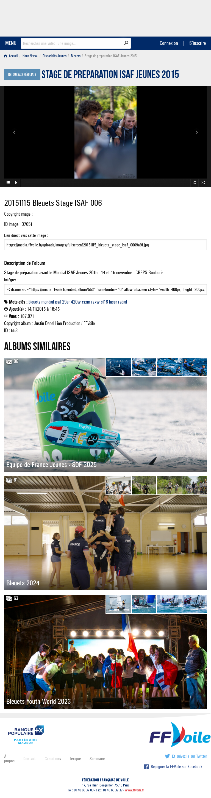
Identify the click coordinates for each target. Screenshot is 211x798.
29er (66, 302)
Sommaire (97, 758)
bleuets (34, 302)
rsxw (95, 302)
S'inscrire (197, 43)
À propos (9, 758)
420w (76, 302)
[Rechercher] (126, 43)
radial (122, 302)
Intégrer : (11, 279)
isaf (58, 302)
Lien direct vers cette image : (26, 235)
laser (113, 302)
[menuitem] (12, 56)
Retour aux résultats (22, 75)
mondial (47, 302)
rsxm (86, 302)
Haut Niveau (30, 56)
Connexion (169, 43)
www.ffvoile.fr (134, 790)
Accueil (13, 56)
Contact (29, 758)
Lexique (75, 758)
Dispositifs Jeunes (54, 56)
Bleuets (75, 56)
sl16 (104, 302)
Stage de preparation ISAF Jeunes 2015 (110, 75)
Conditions (53, 758)
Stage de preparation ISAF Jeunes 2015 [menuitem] (111, 56)
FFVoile (172, 17)
